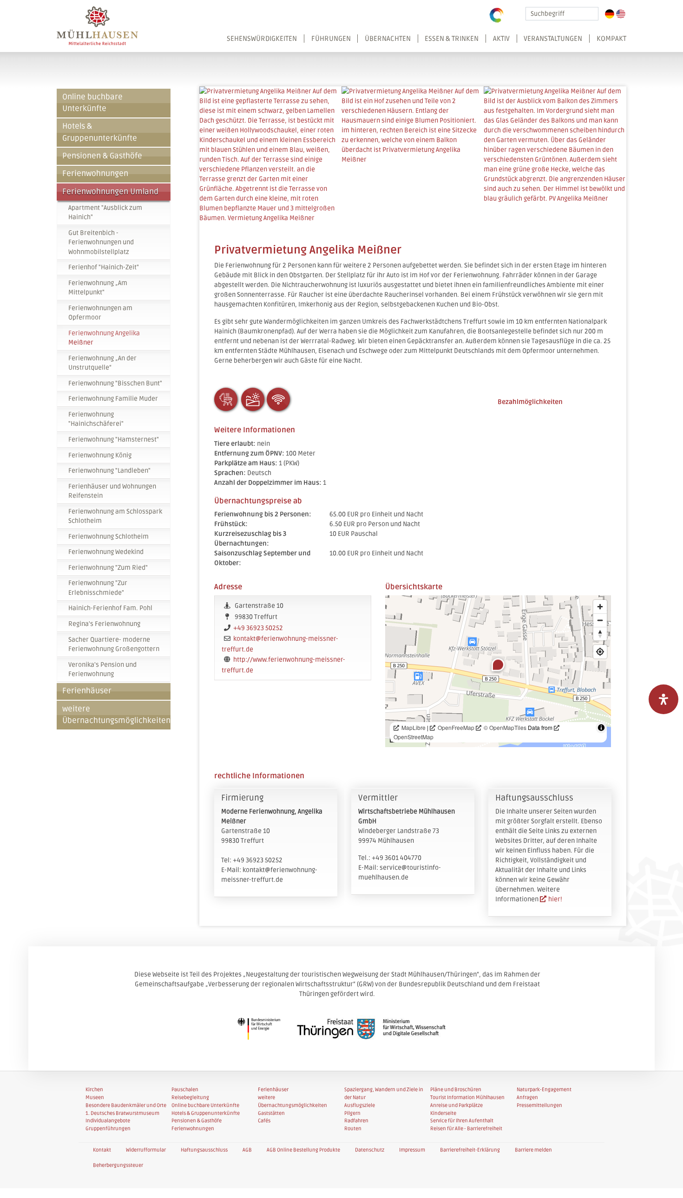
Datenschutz (369, 1150)
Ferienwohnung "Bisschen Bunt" (115, 383)
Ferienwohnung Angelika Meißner (104, 337)
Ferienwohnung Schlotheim (108, 536)
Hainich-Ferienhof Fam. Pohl (110, 608)
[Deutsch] (609, 14)
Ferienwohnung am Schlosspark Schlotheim (115, 516)
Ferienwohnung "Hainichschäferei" (96, 419)
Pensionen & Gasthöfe (102, 156)
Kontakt (102, 1150)
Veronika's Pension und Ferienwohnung (102, 669)
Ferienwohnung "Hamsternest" (113, 439)
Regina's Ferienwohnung (104, 624)
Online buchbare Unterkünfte (92, 102)
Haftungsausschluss (204, 1150)
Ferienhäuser (87, 691)
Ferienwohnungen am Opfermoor (100, 312)
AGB (247, 1150)
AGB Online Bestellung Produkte (303, 1150)
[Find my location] (600, 651)
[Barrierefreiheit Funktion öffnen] (663, 699)
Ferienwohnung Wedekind (106, 552)
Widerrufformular (146, 1150)
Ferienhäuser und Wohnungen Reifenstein (112, 491)
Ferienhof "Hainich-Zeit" (103, 267)
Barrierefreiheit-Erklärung (470, 1150)
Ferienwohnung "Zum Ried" (108, 568)
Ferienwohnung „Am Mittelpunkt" (97, 287)
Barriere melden (533, 1150)
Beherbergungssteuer (118, 1165)
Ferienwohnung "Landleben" (109, 471)
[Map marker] (498, 664)
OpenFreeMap (456, 727)
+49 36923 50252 (258, 628)
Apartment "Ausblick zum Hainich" (105, 212)
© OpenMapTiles (505, 727)
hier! (555, 899)
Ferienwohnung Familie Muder (113, 399)
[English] (620, 14)
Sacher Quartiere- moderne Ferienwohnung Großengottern (113, 644)
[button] (423, 43)
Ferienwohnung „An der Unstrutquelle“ (102, 362)
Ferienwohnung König (99, 455)
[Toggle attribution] (601, 727)
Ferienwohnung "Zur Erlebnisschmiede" (97, 587)
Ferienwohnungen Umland (110, 191)
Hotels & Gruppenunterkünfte (99, 132)
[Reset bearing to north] (600, 633)
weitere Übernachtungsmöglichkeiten (116, 714)
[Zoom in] (600, 606)
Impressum (412, 1150)
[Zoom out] (600, 620)
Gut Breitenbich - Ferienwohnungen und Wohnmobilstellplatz (101, 242)
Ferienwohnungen (95, 173)
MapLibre (413, 727)
